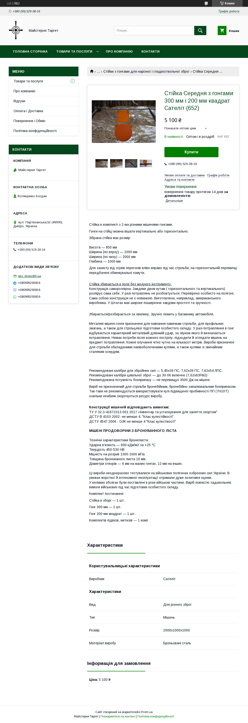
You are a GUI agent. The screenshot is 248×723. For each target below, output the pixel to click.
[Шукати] (200, 30)
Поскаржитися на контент (118, 716)
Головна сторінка (30, 51)
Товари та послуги (74, 51)
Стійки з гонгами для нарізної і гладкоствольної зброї (146, 71)
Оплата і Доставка (28, 111)
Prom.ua (147, 712)
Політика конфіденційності (35, 131)
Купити (191, 152)
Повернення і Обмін (29, 121)
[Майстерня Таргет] (16, 39)
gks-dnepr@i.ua (29, 276)
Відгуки (19, 101)
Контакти (150, 51)
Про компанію (119, 51)
